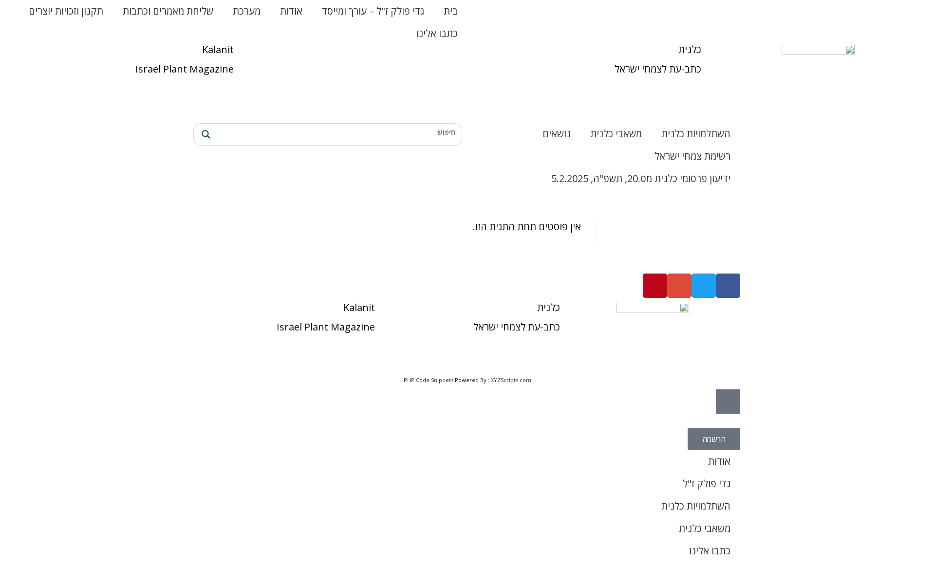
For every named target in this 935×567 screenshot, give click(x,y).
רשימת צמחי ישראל (692, 156)
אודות (291, 11)
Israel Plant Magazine (184, 68)
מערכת (247, 11)
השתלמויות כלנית (695, 133)
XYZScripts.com (511, 380)
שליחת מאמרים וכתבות (168, 11)
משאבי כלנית (616, 133)
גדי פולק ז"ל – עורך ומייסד (373, 11)
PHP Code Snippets (428, 380)
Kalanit (218, 49)
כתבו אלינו (437, 33)
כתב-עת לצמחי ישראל (658, 68)
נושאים (556, 133)
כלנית (689, 49)
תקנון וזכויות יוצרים (66, 11)
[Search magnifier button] (204, 134)
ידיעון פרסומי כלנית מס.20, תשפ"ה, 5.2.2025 (640, 178)
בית (451, 11)
